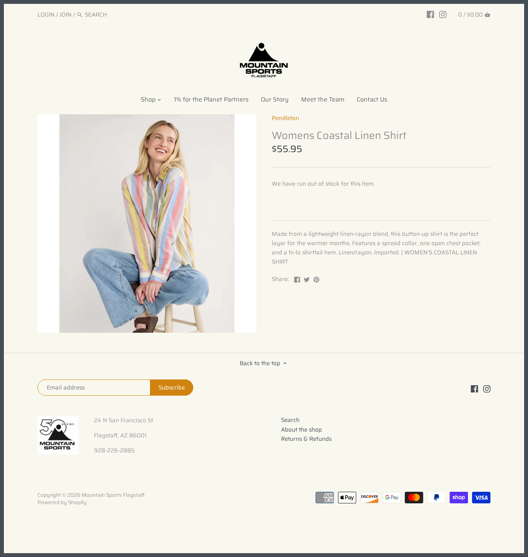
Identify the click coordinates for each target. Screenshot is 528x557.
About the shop (301, 429)
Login (46, 14)
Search (290, 420)
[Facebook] (430, 14)
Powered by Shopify (62, 502)
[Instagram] (442, 14)
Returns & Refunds (306, 439)
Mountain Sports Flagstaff (113, 495)
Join (66, 14)
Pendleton (285, 118)
